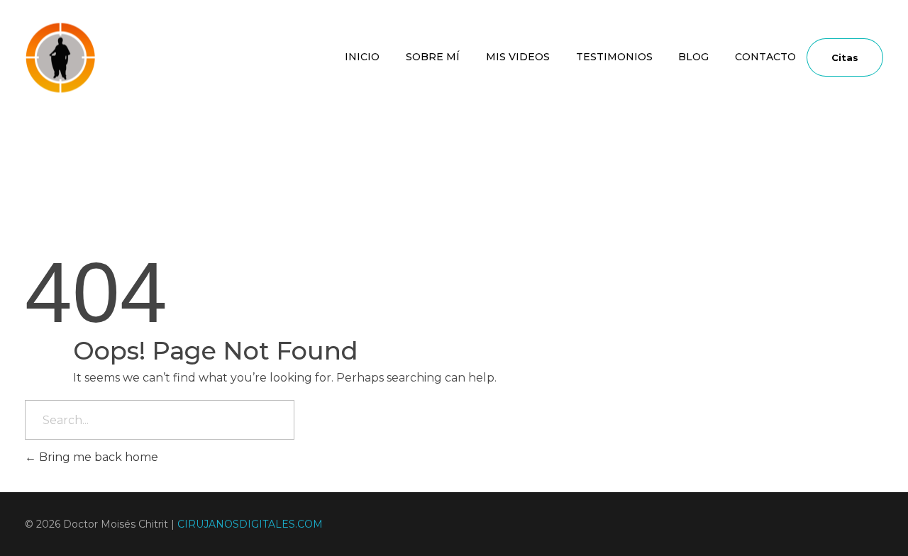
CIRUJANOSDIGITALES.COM (250, 524)
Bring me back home (97, 457)
